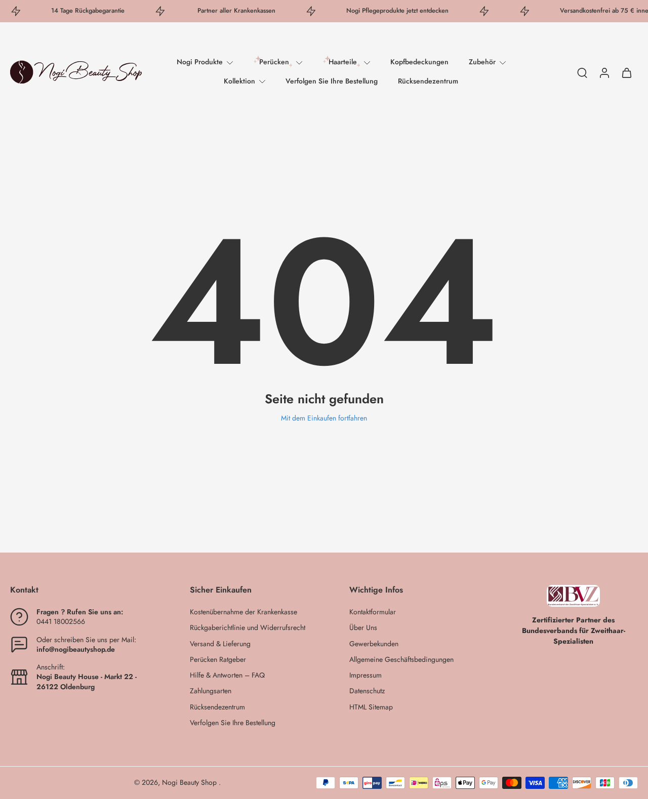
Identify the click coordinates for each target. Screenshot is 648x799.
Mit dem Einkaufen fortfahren (324, 418)
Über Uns (363, 628)
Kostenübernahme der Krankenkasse (243, 612)
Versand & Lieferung (220, 644)
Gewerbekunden (373, 644)
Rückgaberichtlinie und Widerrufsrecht (247, 628)
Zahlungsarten (210, 691)
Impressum (365, 675)
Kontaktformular (372, 612)
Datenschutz (367, 691)
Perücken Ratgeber (218, 659)
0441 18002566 (60, 621)
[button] (84, 590)
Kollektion (239, 81)
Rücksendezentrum (428, 81)
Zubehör (482, 62)
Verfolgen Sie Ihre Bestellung (332, 81)
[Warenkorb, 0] (627, 72)
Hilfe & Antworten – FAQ (227, 675)
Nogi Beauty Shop (190, 782)
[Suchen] (582, 72)
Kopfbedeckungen (419, 62)
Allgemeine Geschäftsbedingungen (401, 659)
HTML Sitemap (371, 707)
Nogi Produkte (200, 62)
